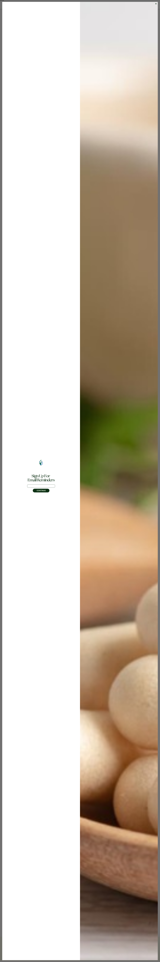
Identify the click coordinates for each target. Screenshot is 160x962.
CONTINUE (41, 490)
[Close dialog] (155, 3)
